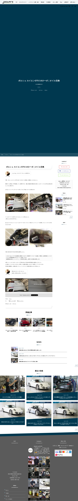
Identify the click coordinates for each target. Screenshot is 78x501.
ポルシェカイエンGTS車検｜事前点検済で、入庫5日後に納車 (12, 331)
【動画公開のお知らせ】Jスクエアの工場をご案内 (67, 212)
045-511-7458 (65, 166)
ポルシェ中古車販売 (9, 499)
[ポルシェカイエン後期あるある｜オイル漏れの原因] (25, 322)
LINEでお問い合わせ (65, 175)
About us (7, 490)
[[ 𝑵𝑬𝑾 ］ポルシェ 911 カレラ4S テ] (44, 484)
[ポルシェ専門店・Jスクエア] (8, 2)
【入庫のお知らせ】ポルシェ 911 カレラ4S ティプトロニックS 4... (68, 205)
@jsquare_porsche (26, 295)
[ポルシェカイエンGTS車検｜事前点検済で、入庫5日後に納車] (11, 322)
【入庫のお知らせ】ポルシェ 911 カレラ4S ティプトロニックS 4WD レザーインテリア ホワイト (37, 355)
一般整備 (7, 493)
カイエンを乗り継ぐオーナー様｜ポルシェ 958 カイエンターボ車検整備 (39, 331)
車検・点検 (7, 496)
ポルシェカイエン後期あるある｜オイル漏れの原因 (25, 331)
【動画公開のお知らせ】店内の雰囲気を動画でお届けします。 (67, 198)
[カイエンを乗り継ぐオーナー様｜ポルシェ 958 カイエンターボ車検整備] (39, 322)
